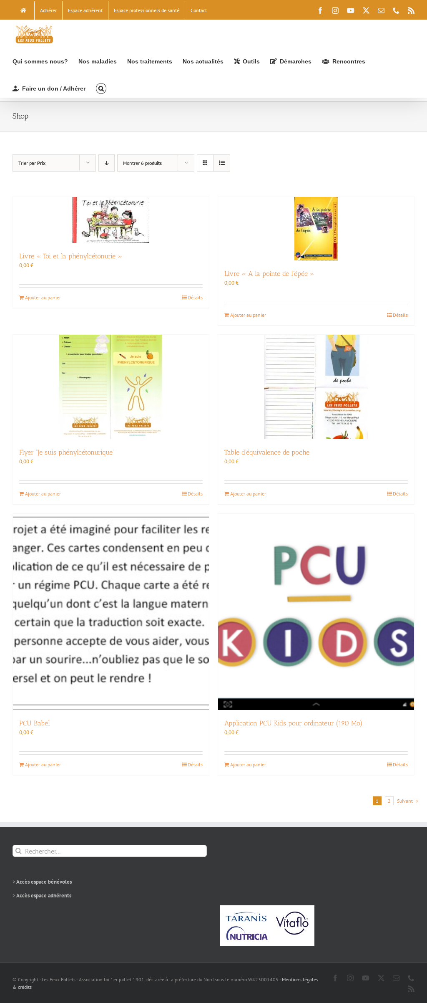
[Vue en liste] (222, 163)
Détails (195, 297)
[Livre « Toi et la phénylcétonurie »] (111, 220)
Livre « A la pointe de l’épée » (269, 274)
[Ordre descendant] (106, 163)
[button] (101, 87)
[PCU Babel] (111, 612)
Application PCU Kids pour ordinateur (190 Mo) (293, 723)
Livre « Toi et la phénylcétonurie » (70, 256)
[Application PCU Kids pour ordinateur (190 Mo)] (316, 612)
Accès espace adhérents (43, 895)
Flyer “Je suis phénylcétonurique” (67, 452)
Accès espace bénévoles (44, 881)
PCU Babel (34, 723)
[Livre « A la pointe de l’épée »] (316, 228)
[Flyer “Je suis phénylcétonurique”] (111, 387)
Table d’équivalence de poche (266, 452)
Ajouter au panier (43, 297)
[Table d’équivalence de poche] (316, 387)
